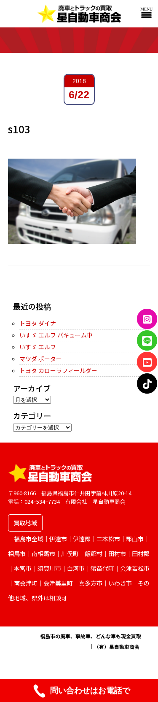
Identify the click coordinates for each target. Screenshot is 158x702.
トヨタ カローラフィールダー (58, 370)
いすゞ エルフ (37, 347)
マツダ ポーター (40, 358)
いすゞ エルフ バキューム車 (56, 335)
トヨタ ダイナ (37, 323)
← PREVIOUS (26, 291)
